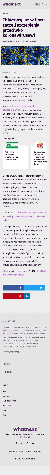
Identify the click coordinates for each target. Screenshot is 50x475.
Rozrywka (8, 405)
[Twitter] (22, 443)
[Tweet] (34, 287)
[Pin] (13, 296)
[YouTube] (33, 443)
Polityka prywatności (25, 459)
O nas (28, 452)
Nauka (5, 14)
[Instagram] (27, 443)
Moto (5, 391)
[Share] (13, 287)
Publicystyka (9, 401)
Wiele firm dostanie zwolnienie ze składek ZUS (11, 156)
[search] (44, 372)
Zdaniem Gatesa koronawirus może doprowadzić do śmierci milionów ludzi (24, 216)
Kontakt (38, 452)
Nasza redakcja (16, 452)
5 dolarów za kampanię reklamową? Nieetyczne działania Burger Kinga (41, 158)
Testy (6, 415)
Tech (5, 410)
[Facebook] (16, 443)
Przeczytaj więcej (11, 351)
